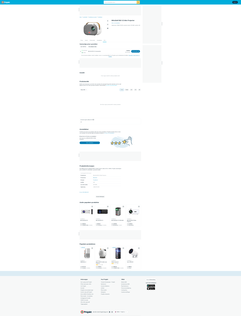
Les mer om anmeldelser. (109, 133)
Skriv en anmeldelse (116, 23)
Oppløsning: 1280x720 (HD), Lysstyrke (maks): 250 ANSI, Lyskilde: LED (126, 25)
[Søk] (138, 2)
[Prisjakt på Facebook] (109, 311)
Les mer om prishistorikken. (111, 85)
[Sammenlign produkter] (107, 28)
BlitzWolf (95, 177)
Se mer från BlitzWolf (84, 192)
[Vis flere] (81, 51)
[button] (107, 20)
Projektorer (95, 180)
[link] (87, 215)
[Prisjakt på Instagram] (112, 311)
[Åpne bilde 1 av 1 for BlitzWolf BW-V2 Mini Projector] (93, 28)
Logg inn (235, 2)
